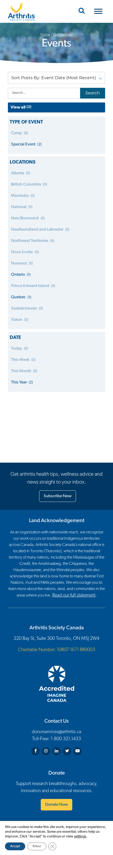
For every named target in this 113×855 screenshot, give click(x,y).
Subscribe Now (57, 496)
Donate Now (56, 805)
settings (80, 836)
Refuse (37, 846)
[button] (56, 78)
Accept (15, 846)
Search (92, 92)
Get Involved (63, 35)
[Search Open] (81, 11)
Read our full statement (73, 595)
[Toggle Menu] (98, 11)
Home (45, 35)
